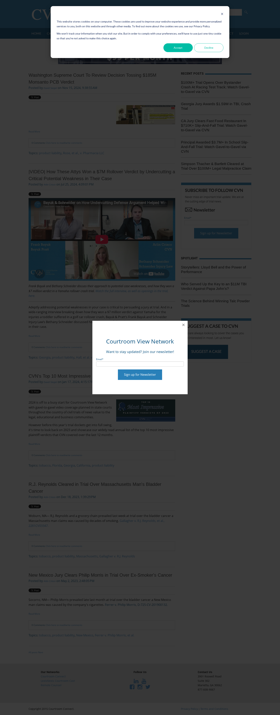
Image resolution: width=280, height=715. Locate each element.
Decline (208, 47)
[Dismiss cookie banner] (222, 14)
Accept (178, 47)
